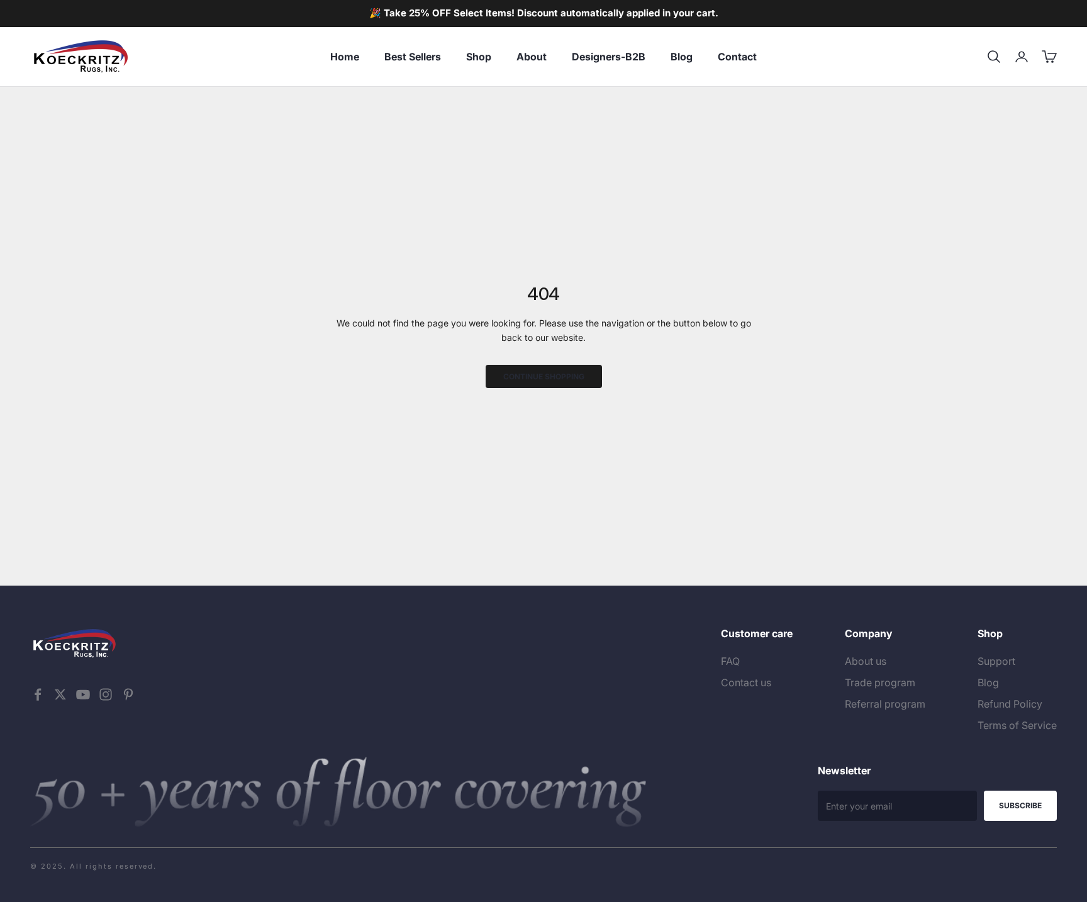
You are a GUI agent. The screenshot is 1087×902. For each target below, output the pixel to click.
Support (996, 661)
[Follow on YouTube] (83, 694)
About (531, 56)
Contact (737, 56)
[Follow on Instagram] (105, 694)
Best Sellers (412, 56)
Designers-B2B (608, 56)
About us (865, 661)
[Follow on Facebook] (37, 694)
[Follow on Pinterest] (128, 694)
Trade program (880, 682)
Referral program (885, 704)
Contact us (746, 682)
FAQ (730, 661)
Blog (682, 56)
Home (344, 56)
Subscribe (1020, 805)
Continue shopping (543, 376)
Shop (478, 56)
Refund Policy (1010, 704)
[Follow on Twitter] (60, 694)
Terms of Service (1017, 725)
